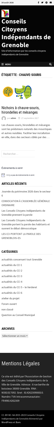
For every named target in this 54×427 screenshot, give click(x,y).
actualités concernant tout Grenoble (22, 259)
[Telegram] (47, 2)
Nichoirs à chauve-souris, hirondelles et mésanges (20, 110)
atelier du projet (11, 298)
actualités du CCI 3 (12, 276)
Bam (18, 422)
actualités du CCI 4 (12, 281)
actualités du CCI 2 (11, 103)
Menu (8, 64)
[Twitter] (42, 2)
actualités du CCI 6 (12, 292)
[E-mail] (50, 2)
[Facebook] (38, 2)
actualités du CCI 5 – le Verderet (19, 287)
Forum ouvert (9, 304)
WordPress (7, 422)
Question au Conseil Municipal (18, 315)
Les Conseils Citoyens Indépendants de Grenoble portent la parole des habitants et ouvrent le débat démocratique (26, 224)
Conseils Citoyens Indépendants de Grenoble (26, 33)
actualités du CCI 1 (12, 265)
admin (13, 118)
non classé (7, 309)
